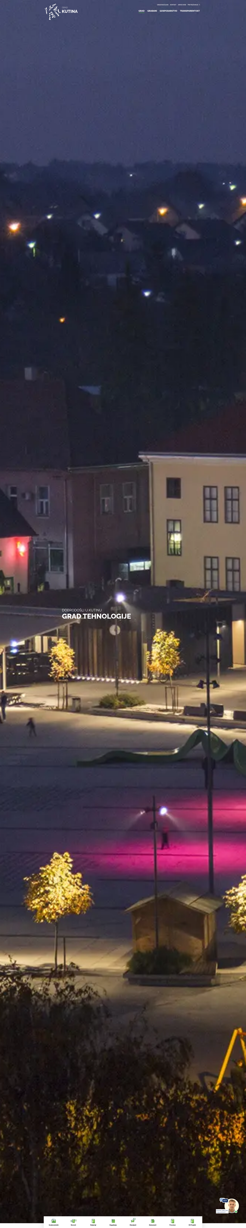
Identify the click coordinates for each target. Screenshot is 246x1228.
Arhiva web (182, 5)
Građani (152, 11)
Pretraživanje (193, 5)
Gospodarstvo (168, 11)
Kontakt (173, 5)
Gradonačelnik (162, 5)
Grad (142, 11)
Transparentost (190, 11)
